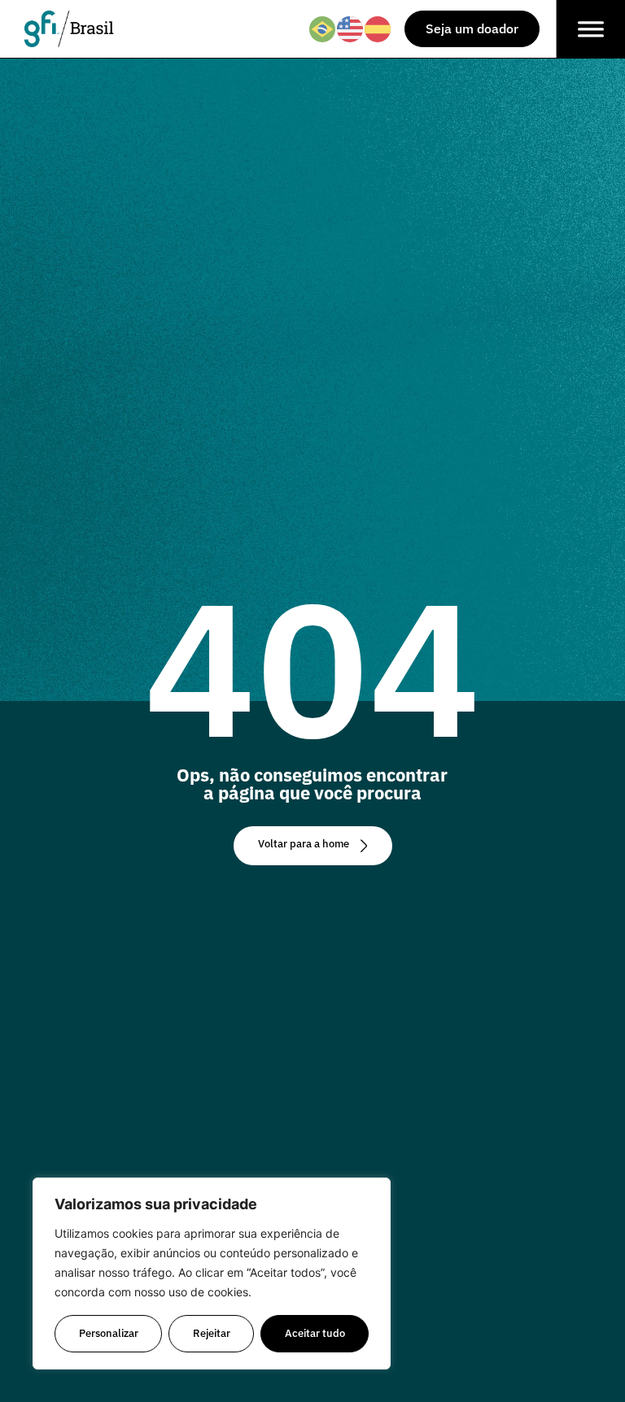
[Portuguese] (323, 28)
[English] (351, 28)
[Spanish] (378, 28)
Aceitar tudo (315, 1333)
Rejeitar (211, 1333)
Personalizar (108, 1333)
